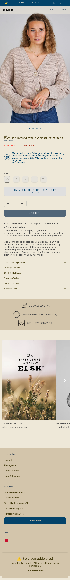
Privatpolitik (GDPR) (14, 513)
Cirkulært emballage (11, 283)
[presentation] (8, 379)
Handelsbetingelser (14, 508)
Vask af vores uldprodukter (14, 263)
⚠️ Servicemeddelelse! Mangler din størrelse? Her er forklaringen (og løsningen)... (35, 3)
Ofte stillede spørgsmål (16, 503)
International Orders (14, 492)
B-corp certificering (11, 278)
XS (7, 179)
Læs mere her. (19, 162)
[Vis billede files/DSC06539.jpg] (29, 128)
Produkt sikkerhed (11, 288)
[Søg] (51, 9)
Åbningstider (10, 465)
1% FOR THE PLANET (13, 273)
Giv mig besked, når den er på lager (35, 191)
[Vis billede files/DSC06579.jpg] (37, 128)
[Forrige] (23, 128)
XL (43, 179)
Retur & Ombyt (11, 470)
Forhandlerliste (11, 497)
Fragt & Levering (12, 476)
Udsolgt (35, 213)
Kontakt (8, 460)
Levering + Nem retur (12, 268)
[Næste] (46, 128)
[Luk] (64, 556)
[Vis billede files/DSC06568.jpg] (33, 128)
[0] (57, 9)
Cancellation (35, 520)
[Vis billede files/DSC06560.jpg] (40, 128)
